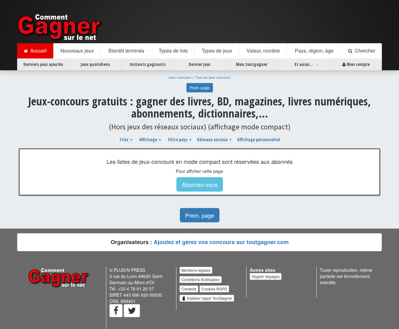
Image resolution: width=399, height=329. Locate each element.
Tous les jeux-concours (213, 77)
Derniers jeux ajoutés (43, 64)
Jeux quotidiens (95, 64)
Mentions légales (195, 270)
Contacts (188, 288)
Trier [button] (124, 139)
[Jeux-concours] (60, 27)
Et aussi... (304, 64)
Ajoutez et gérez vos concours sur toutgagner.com (221, 242)
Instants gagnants (148, 64)
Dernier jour (200, 64)
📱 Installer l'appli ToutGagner (206, 298)
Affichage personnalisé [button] (258, 139)
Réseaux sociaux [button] (212, 139)
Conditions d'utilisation (200, 279)
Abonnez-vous (200, 184)
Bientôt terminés (126, 50)
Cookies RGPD (214, 288)
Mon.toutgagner (251, 64)
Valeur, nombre (263, 50)
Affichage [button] (148, 139)
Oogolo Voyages (266, 276)
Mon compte (358, 64)
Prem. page (199, 87)
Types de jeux (217, 50)
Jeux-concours (179, 77)
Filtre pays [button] (178, 139)
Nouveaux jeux (77, 50)
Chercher (363, 50)
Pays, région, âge (314, 50)
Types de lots (173, 50)
